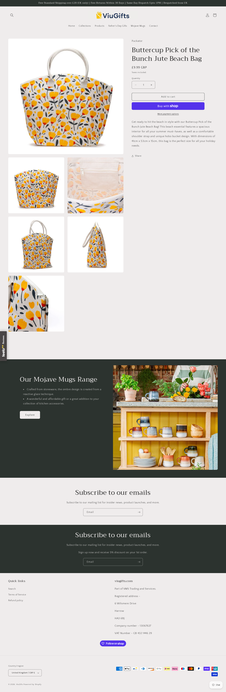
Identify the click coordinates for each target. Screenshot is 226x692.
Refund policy (15, 600)
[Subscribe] (139, 512)
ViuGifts (19, 684)
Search (12, 589)
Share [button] (138, 156)
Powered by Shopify (32, 684)
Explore (30, 414)
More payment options (168, 114)
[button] (12, 15)
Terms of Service (17, 594)
